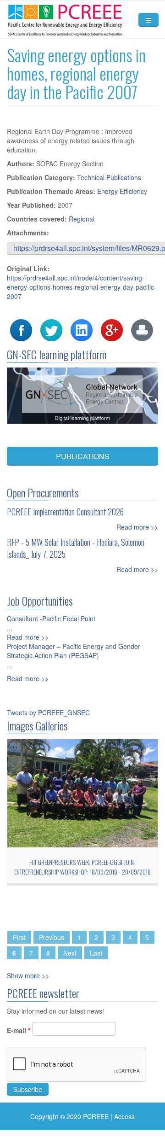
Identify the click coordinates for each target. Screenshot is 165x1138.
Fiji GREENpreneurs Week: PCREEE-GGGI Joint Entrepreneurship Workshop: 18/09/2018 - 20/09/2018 (82, 866)
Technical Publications (109, 177)
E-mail (18, 1030)
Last (96, 952)
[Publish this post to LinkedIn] (82, 329)
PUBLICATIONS (83, 456)
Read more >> (137, 526)
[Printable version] (142, 329)
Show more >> (28, 975)
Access (124, 1116)
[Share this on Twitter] (51, 329)
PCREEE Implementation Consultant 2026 (65, 512)
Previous (51, 937)
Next (70, 952)
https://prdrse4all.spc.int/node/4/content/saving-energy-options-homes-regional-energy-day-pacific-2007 (81, 287)
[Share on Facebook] (21, 329)
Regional (81, 218)
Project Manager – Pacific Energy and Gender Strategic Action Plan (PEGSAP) (73, 651)
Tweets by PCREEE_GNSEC (48, 712)
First (19, 937)
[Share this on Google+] (112, 329)
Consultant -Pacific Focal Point (51, 618)
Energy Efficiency (122, 191)
